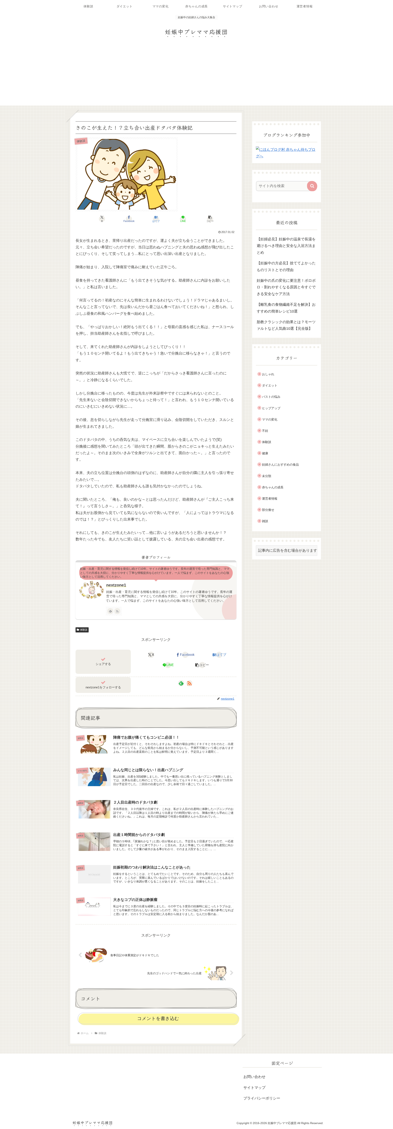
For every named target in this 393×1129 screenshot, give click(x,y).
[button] (210, 219)
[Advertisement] (196, 74)
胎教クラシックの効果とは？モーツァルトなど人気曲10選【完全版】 (286, 325)
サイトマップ (254, 1088)
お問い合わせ (254, 1077)
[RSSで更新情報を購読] (117, 611)
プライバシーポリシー (261, 1098)
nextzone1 (116, 585)
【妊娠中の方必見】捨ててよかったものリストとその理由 (286, 266)
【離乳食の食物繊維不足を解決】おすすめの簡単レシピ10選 (286, 307)
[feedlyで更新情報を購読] (110, 611)
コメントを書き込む (158, 1018)
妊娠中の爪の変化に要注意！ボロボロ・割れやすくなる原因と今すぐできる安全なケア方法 (286, 287)
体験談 (83, 629)
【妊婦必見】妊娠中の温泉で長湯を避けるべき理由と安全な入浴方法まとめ (286, 246)
